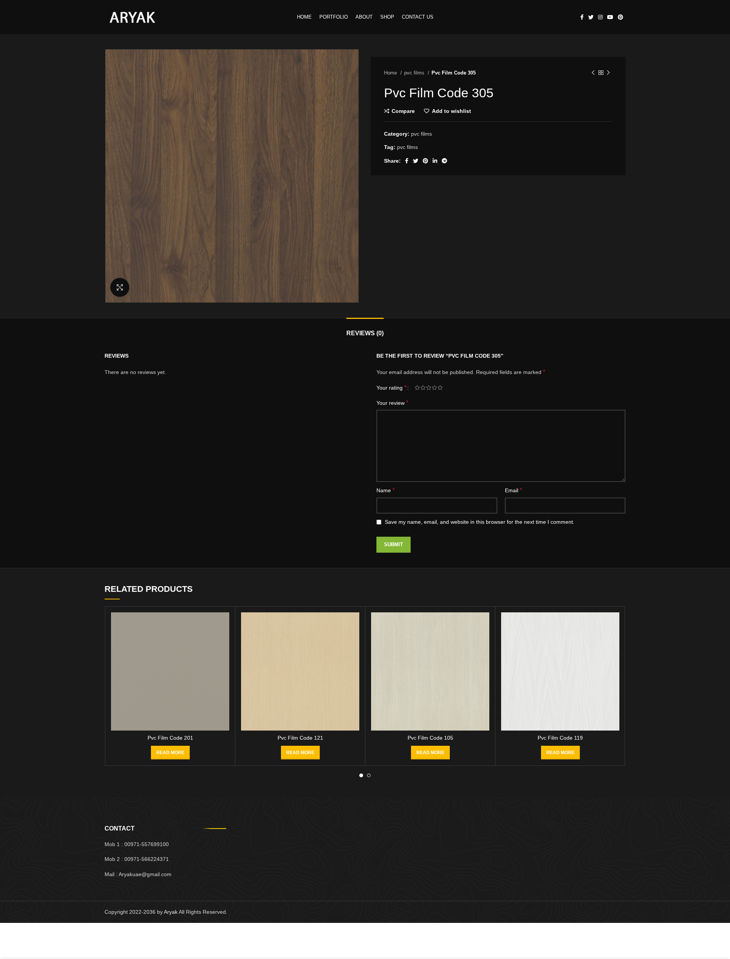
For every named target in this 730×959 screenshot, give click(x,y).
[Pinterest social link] (620, 17)
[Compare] (223, 624)
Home (391, 73)
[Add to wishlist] (223, 658)
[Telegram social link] (444, 161)
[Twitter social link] (591, 17)
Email (513, 490)
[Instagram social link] (600, 17)
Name (385, 490)
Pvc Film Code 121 (300, 738)
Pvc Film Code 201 (170, 738)
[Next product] (608, 73)
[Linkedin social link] (435, 161)
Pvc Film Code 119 (560, 738)
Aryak (171, 912)
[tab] (365, 329)
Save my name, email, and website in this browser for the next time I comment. (479, 522)
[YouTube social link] (610, 17)
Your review (392, 402)
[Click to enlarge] (119, 287)
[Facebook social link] (582, 17)
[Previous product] (593, 73)
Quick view (223, 641)
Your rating (391, 388)
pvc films (415, 73)
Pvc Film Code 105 (430, 738)
